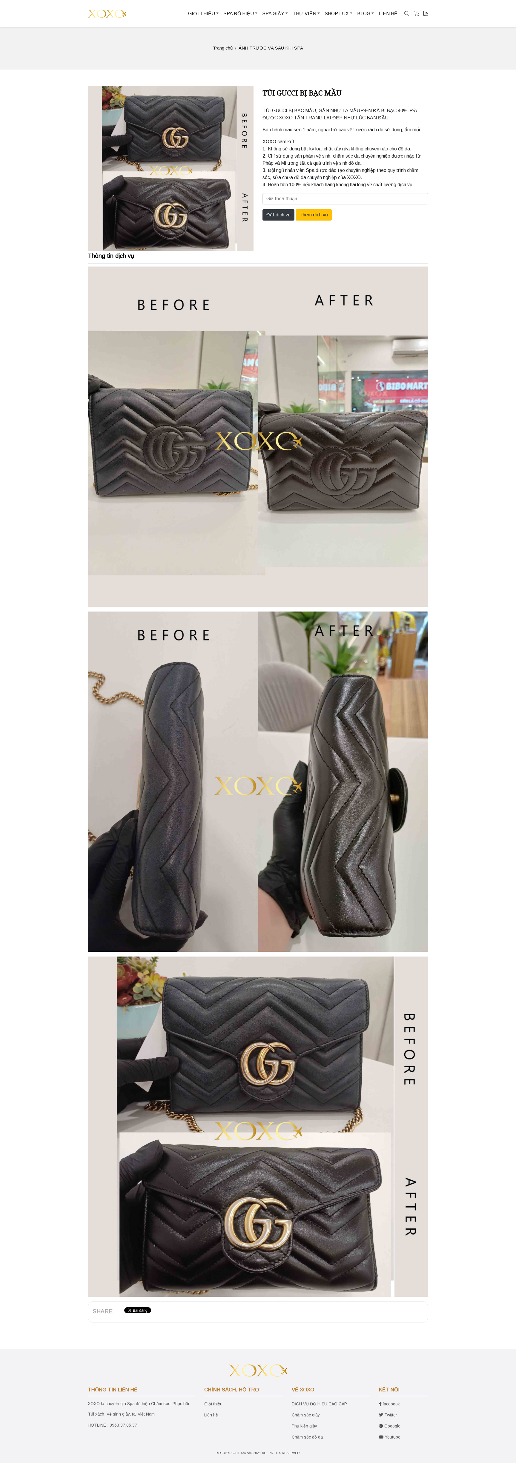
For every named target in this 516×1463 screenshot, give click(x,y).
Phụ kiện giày (304, 1426)
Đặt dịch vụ (278, 214)
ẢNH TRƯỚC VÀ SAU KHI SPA (271, 47)
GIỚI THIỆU (201, 13)
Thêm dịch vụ (314, 214)
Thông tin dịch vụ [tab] (111, 255)
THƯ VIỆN (304, 13)
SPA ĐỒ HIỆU (238, 13)
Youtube (392, 1437)
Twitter (390, 1415)
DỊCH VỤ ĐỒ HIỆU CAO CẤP (319, 1404)
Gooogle (391, 1426)
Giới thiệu (213, 1404)
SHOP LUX (337, 13)
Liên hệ (211, 1415)
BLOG (363, 13)
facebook (391, 1404)
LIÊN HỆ (388, 13)
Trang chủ (223, 47)
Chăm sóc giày (306, 1415)
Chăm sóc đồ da (307, 1437)
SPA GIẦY (273, 13)
